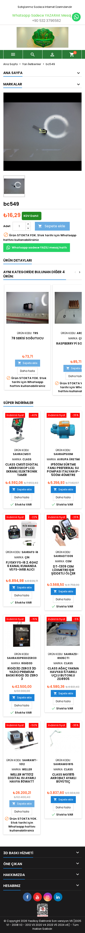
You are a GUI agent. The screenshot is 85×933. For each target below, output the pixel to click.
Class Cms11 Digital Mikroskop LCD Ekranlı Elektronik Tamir (21, 469)
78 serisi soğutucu (27, 338)
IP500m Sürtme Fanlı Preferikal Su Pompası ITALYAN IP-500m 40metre (63, 469)
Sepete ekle (51, 226)
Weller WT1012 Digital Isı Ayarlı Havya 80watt (22, 778)
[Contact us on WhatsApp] (76, 17)
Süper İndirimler (18, 402)
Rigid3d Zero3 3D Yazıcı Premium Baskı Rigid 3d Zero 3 (22, 673)
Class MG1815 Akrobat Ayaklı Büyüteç (63, 778)
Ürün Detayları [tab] (17, 260)
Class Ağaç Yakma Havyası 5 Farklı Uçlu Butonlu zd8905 (63, 673)
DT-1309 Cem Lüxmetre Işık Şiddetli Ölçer (63, 570)
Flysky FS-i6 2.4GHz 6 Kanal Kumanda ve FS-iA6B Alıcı (22, 566)
